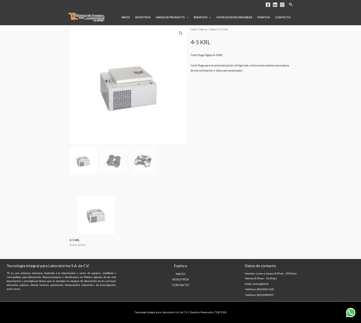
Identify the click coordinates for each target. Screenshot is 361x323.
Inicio (194, 29)
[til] (86, 16)
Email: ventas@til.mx (257, 283)
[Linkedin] (275, 4)
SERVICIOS (200, 17)
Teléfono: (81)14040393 (259, 294)
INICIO (125, 17)
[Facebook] (267, 4)
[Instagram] (282, 4)
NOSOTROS (142, 17)
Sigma (213, 29)
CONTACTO (283, 17)
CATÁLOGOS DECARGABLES (234, 17)
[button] (180, 33)
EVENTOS (263, 17)
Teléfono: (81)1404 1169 (259, 289)
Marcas (203, 29)
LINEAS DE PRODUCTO (170, 17)
